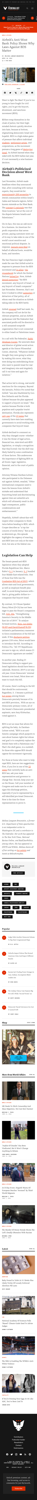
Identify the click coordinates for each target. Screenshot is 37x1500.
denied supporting (10, 279)
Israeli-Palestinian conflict (14, 903)
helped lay (14, 276)
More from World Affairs (14, 1074)
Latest (5, 1248)
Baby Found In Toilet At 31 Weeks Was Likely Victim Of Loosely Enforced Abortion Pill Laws (17, 1283)
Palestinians (22, 912)
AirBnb (6, 884)
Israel (6, 898)
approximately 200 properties (15, 194)
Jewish (6, 907)
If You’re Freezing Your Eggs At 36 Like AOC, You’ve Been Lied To (17, 1400)
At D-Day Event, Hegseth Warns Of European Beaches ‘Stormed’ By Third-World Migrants (17, 1190)
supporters (27, 293)
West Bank (7, 917)
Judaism (26, 907)
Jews (16, 907)
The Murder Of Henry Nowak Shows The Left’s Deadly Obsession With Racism (18, 1231)
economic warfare (22, 893)
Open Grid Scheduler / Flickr (15, 84)
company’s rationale (15, 207)
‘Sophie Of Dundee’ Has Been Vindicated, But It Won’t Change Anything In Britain (15, 1148)
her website (21, 850)
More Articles (18, 873)
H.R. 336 (10, 614)
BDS (16, 884)
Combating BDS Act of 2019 (14, 581)
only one (6, 416)
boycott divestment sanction (14, 889)
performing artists (19, 142)
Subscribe (18, 1488)
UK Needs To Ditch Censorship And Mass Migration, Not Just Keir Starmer (17, 1107)
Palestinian (8, 912)
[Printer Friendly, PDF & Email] (32, 92)
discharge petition (22, 637)
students (6, 142)
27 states (20, 416)
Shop (4, 1022)
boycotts (7, 893)
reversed (12, 309)
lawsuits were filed (19, 247)
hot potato (7, 696)
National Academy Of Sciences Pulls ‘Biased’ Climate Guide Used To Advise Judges (17, 1323)
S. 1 (11, 571)
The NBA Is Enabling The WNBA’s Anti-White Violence (18, 1362)
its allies (19, 270)
